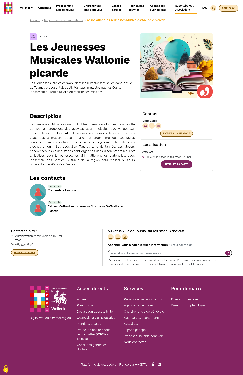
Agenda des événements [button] (158, 7)
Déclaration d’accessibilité (95, 311)
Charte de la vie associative (96, 317)
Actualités (131, 323)
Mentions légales (89, 323)
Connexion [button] (228, 8)
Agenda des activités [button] (136, 7)
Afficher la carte (176, 164)
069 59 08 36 (24, 244)
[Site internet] (145, 126)
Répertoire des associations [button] (184, 7)
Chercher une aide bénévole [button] (93, 7)
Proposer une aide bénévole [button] (65, 7)
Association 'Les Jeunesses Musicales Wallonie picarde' (126, 20)
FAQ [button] (204, 7)
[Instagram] (125, 237)
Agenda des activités (138, 305)
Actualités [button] (44, 7)
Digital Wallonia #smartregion (50, 318)
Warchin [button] (25, 7)
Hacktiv (141, 364)
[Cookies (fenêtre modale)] (6, 369)
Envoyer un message (176, 133)
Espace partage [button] (117, 7)
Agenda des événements (142, 317)
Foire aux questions (184, 299)
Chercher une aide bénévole (144, 311)
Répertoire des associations (63, 20)
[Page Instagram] (158, 126)
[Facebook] (111, 237)
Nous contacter (135, 342)
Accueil (35, 20)
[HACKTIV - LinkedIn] (159, 364)
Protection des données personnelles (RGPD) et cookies (93, 334)
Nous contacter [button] (24, 252)
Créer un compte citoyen (188, 305)
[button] (213, 8)
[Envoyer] (227, 253)
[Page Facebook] (152, 126)
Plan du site (85, 305)
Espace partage (135, 330)
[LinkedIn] (118, 237)
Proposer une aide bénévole (144, 336)
